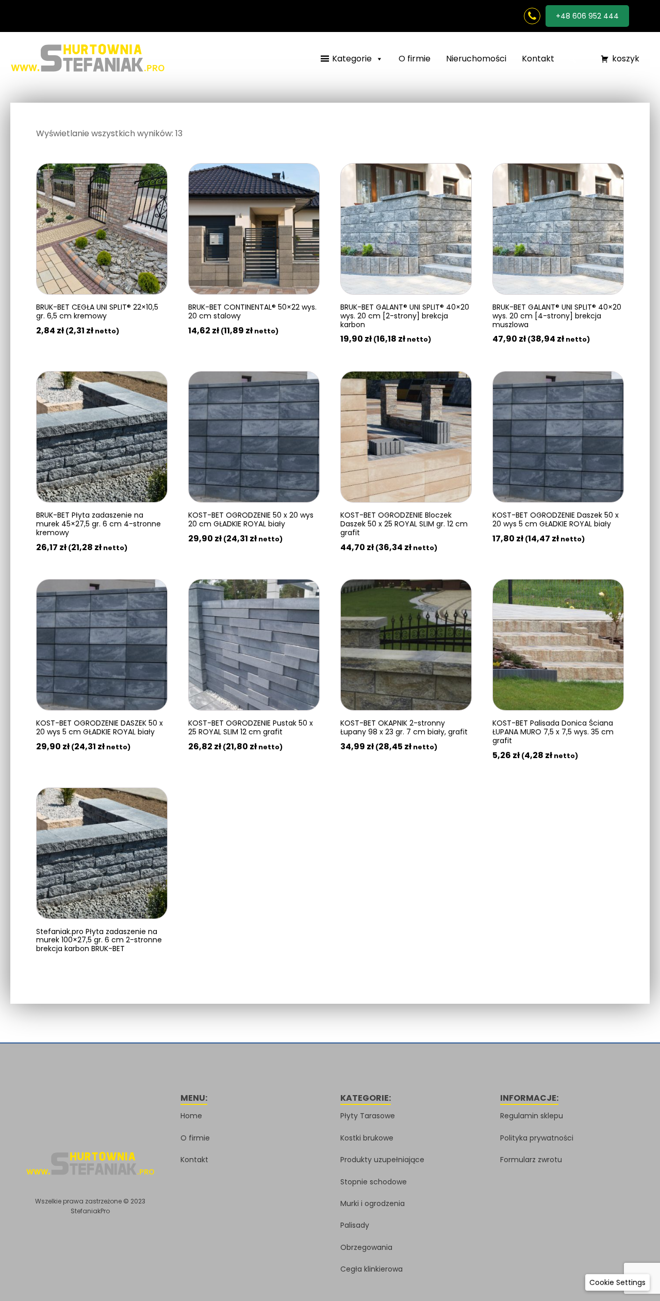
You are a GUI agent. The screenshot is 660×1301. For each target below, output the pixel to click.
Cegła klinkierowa (371, 1269)
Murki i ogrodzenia (372, 1203)
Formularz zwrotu (531, 1159)
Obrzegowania (366, 1247)
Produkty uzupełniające (382, 1159)
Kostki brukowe (366, 1138)
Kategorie (352, 59)
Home (191, 1116)
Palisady (354, 1225)
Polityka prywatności (536, 1138)
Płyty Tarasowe (367, 1116)
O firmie (415, 59)
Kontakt (538, 59)
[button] (572, 59)
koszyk (625, 59)
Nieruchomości (476, 59)
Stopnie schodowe (373, 1182)
